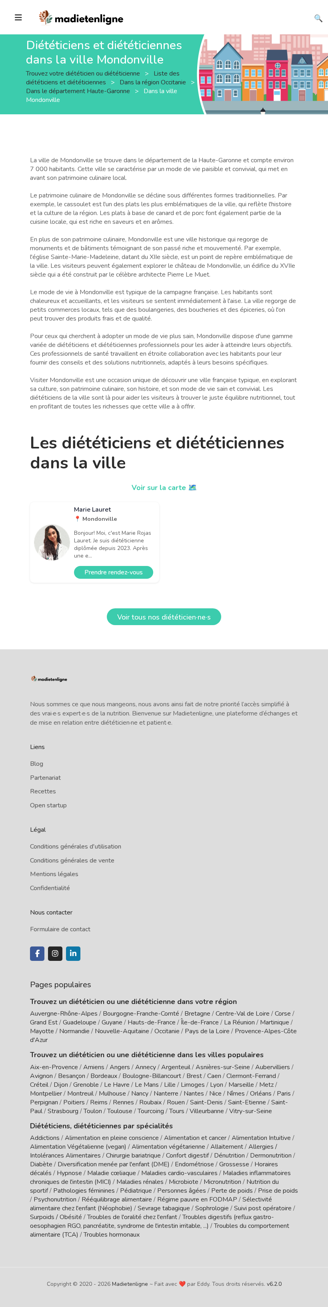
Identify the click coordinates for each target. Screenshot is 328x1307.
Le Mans (147, 1084)
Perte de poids (232, 1190)
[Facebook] (37, 953)
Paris (284, 1093)
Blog (36, 763)
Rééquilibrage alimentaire (117, 1199)
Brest (194, 1076)
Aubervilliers (272, 1067)
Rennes (123, 1102)
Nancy (139, 1093)
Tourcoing (151, 1111)
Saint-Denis (206, 1102)
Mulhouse (112, 1093)
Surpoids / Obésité (56, 1217)
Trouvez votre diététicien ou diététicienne (84, 73)
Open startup (48, 805)
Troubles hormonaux (112, 1234)
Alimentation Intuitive (261, 1138)
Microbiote (184, 1181)
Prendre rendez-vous (113, 572)
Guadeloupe (79, 1022)
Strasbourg (63, 1111)
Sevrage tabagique (164, 1208)
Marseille (241, 1084)
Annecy (145, 1067)
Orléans (261, 1093)
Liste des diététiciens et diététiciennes (103, 77)
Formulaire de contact (60, 929)
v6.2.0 (274, 1284)
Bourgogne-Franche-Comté (141, 1013)
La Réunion (239, 1022)
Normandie (74, 1031)
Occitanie (167, 1031)
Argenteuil (175, 1067)
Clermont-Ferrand (251, 1076)
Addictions (45, 1138)
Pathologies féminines (84, 1190)
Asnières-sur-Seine (223, 1067)
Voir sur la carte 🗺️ (164, 487)
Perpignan (44, 1102)
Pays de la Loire (207, 1031)
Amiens (93, 1067)
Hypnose (69, 1173)
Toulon (93, 1111)
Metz (266, 1084)
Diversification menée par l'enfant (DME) (114, 1164)
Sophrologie (212, 1208)
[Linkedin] (73, 953)
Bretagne (197, 1013)
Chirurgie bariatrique (133, 1155)
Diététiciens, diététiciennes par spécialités (101, 1126)
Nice (215, 1093)
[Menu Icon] (18, 18)
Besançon (71, 1076)
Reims (99, 1102)
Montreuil (80, 1093)
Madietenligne (130, 1284)
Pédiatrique (136, 1190)
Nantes (194, 1093)
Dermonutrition (271, 1155)
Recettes (43, 791)
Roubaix (150, 1102)
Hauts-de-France (152, 1022)
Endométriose (194, 1164)
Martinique (274, 1022)
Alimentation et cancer (195, 1138)
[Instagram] (55, 953)
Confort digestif (187, 1155)
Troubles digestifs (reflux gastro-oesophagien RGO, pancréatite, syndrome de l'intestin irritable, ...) (152, 1221)
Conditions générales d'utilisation (75, 846)
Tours (176, 1111)
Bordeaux (103, 1076)
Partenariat (45, 777)
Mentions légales (54, 874)
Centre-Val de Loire (243, 1013)
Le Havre (117, 1084)
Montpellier (46, 1093)
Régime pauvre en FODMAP (197, 1199)
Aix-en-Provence (54, 1067)
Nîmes (236, 1093)
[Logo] (81, 16)
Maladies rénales (140, 1181)
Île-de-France (200, 1022)
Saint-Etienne (247, 1102)
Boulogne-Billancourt (151, 1076)
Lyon (216, 1084)
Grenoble (86, 1084)
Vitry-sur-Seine (250, 1111)
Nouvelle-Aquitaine (122, 1031)
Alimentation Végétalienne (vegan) (78, 1146)
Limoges (193, 1084)
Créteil (39, 1084)
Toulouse (119, 1111)
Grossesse (234, 1164)
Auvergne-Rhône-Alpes (64, 1013)
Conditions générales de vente (72, 860)
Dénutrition (229, 1155)
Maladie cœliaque (111, 1173)
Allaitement (226, 1146)
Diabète (41, 1164)
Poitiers (74, 1102)
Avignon (41, 1076)
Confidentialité (50, 888)
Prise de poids (278, 1190)
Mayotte (42, 1031)
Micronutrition (222, 1181)
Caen (214, 1076)
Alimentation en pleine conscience (112, 1138)
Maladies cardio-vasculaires (179, 1173)
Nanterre (166, 1093)
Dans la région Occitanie (154, 82)
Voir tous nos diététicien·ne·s (164, 617)
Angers (120, 1067)
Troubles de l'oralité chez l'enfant (132, 1217)
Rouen (176, 1102)
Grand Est (44, 1022)
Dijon (61, 1084)
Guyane (112, 1022)
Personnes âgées (181, 1190)
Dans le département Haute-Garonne (79, 90)
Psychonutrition (55, 1199)
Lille (170, 1084)
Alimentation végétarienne (168, 1146)
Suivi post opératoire (263, 1208)
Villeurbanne (207, 1111)
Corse (283, 1013)
